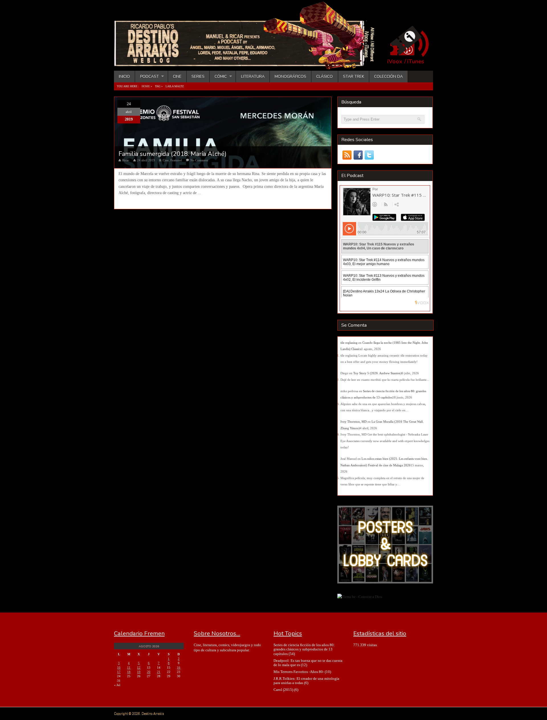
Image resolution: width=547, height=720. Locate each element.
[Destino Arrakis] (248, 64)
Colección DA (388, 76)
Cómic (218, 76)
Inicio (124, 76)
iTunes (415, 61)
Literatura (253, 76)
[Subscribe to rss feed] (347, 155)
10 (119, 667)
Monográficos (290, 76)
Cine (177, 76)
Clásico (324, 76)
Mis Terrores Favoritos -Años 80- (299, 672)
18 (128, 672)
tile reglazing (349, 342)
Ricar (125, 160)
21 (158, 672)
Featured (176, 160)
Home (146, 86)
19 (138, 672)
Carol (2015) (283, 690)
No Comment (199, 160)
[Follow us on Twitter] (369, 155)
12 (138, 667)
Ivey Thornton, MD (353, 421)
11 (128, 667)
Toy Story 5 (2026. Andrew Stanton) (377, 373)
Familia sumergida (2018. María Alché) (172, 153)
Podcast (147, 76)
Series (198, 76)
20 (148, 672)
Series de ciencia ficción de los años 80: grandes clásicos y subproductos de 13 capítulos (304, 649)
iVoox (394, 61)
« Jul (117, 685)
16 (178, 667)
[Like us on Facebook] (358, 155)
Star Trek (353, 76)
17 (119, 672)
